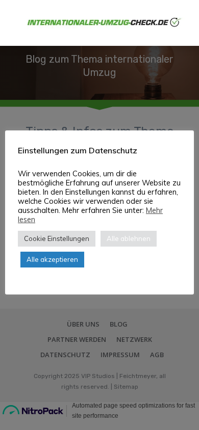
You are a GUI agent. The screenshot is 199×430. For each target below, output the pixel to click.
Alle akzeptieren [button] (52, 259)
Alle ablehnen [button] (129, 238)
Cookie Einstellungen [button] (56, 238)
